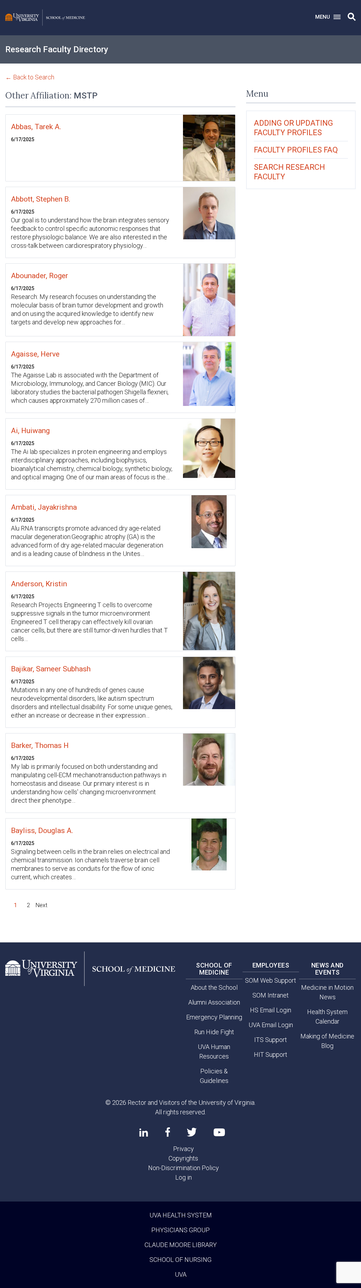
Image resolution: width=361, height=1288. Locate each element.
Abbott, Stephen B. (41, 199)
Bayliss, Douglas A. (42, 830)
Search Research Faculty (289, 172)
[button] (351, 17)
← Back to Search (29, 77)
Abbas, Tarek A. (36, 126)
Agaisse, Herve (35, 354)
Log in (183, 1177)
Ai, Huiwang (30, 430)
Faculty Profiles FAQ (296, 149)
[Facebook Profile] (167, 1132)
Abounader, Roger (39, 275)
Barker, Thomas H (40, 745)
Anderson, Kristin (39, 584)
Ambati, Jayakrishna (44, 507)
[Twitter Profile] (192, 1132)
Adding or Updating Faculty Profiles (293, 128)
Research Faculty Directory (56, 49)
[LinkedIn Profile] (143, 1132)
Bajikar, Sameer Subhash (51, 669)
